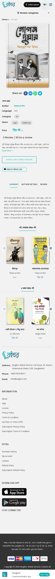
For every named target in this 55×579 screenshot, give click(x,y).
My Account (7, 456)
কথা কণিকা (40, 329)
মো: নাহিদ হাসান (15, 334)
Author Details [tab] (29, 184)
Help (4, 403)
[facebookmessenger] (30, 93)
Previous (4, 248)
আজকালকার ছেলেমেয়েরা (40, 268)
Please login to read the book (19, 159)
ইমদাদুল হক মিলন (14, 273)
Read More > (7, 150)
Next (50, 248)
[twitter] (40, 93)
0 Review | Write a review (17, 137)
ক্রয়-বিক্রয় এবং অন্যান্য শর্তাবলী (12, 422)
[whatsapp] (35, 93)
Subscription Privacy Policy (13, 426)
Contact (5, 461)
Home (5, 19)
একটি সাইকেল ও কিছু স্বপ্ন (14, 329)
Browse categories (29, 13)
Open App (44, 574)
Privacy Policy (8, 412)
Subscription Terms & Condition (16, 431)
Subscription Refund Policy (13, 470)
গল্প (17, 116)
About (4, 399)
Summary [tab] (14, 184)
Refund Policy (8, 465)
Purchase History (9, 451)
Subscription (33, 4)
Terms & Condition (10, 417)
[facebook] (25, 93)
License (5, 408)
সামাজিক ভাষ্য (26, 123)
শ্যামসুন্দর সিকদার (40, 334)
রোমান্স (15, 123)
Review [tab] (43, 184)
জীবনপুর (14, 268)
